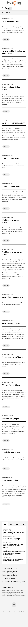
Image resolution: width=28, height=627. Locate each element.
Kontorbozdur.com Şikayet (13, 123)
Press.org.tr (9, 595)
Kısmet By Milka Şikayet (9, 572)
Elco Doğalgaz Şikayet (9, 578)
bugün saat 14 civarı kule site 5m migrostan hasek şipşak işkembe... (12, 539)
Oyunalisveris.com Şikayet (13, 297)
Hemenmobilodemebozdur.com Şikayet (14, 52)
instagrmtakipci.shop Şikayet (11, 88)
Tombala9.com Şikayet (11, 452)
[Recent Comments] (5, 524)
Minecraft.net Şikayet (11, 158)
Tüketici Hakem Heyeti (19, 590)
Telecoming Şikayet (10, 418)
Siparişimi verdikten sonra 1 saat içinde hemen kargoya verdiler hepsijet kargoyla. (13, 545)
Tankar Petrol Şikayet (11, 385)
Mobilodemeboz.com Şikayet (11, 221)
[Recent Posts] (17, 524)
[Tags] (23, 524)
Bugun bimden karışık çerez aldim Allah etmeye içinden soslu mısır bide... (13, 559)
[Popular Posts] (11, 524)
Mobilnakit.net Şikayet (11, 186)
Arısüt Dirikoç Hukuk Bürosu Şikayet (13, 582)
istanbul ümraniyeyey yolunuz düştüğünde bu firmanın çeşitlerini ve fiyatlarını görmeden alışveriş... (14, 553)
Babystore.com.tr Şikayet (9, 568)
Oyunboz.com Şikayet (11, 323)
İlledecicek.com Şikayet (9, 575)
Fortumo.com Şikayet (11, 21)
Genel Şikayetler (7, 18)
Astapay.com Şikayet (11, 480)
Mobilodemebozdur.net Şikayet (12, 253)
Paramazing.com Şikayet (12, 357)
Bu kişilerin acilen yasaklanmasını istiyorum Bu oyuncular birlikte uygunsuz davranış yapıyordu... (13, 532)
